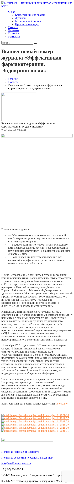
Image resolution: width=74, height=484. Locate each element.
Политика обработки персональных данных (27, 457)
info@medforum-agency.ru (16, 463)
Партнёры (14, 33)
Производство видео (27, 24)
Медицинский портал (28, 21)
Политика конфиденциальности (20, 451)
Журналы (20, 18)
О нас (11, 11)
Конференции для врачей (30, 14)
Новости (13, 27)
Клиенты (13, 30)
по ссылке (61, 403)
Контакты (14, 36)
